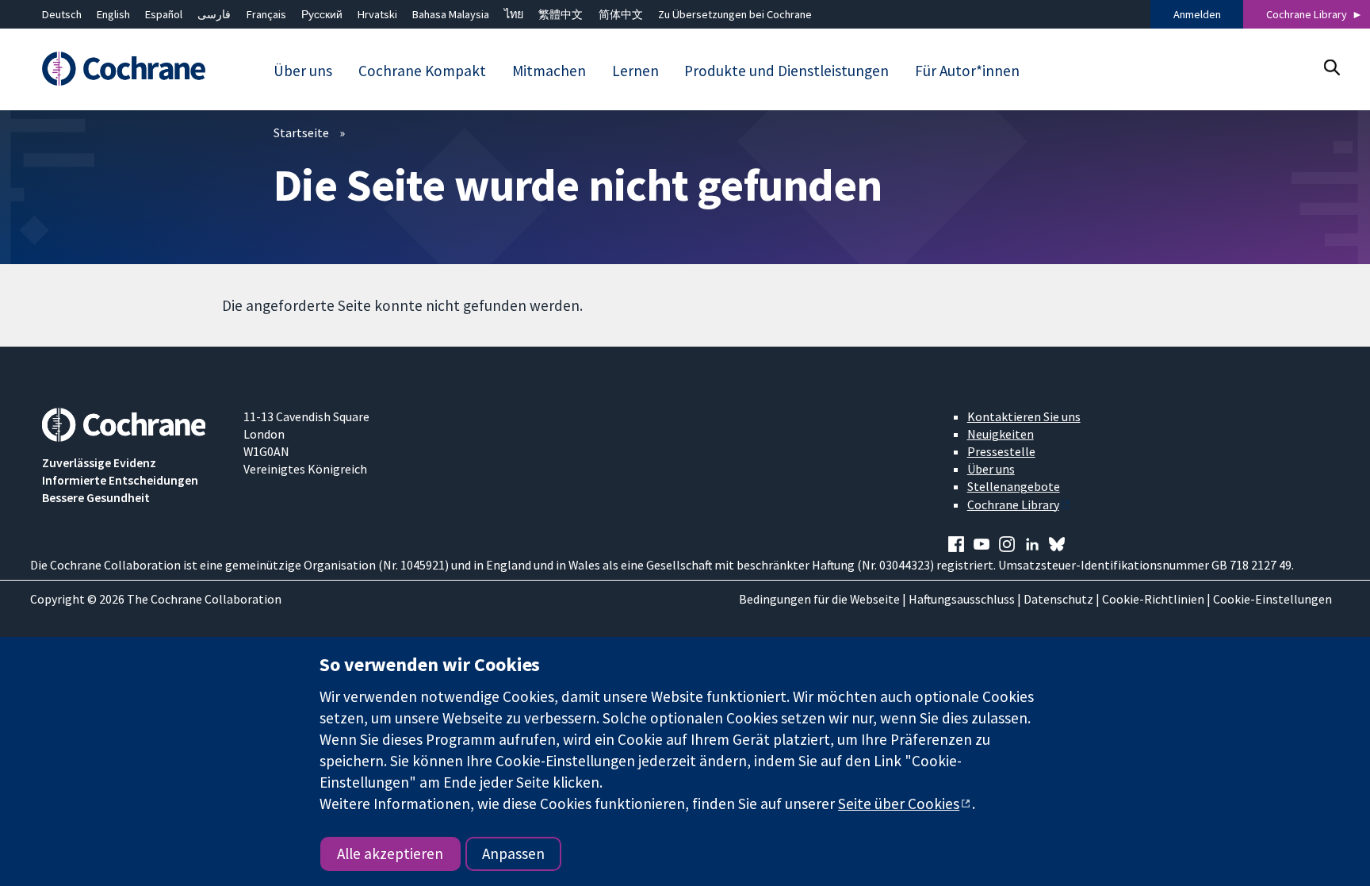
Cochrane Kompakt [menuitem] (422, 70)
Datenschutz (1058, 599)
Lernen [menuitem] (635, 70)
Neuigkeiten (1000, 434)
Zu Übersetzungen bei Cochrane (735, 14)
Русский (321, 14)
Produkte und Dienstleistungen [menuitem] (786, 70)
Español (163, 14)
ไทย (513, 14)
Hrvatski (377, 14)
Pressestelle (1001, 451)
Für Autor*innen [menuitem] (967, 70)
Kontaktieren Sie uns (1024, 416)
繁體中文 (560, 14)
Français (266, 14)
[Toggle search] (1331, 67)
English (113, 14)
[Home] (131, 69)
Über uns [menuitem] (303, 70)
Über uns (991, 469)
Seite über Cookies (898, 803)
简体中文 (621, 14)
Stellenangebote (1013, 486)
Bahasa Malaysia (450, 14)
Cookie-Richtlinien (1153, 599)
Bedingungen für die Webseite (819, 599)
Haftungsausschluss (962, 599)
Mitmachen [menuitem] (549, 70)
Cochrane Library (1306, 14)
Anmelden (1197, 14)
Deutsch (62, 14)
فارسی (214, 14)
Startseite (301, 132)
